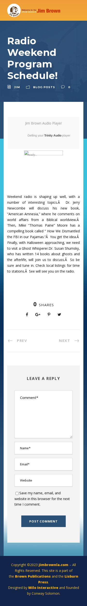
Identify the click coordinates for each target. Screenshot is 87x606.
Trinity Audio (52, 135)
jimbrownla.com (53, 564)
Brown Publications (33, 576)
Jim (17, 87)
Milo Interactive (43, 587)
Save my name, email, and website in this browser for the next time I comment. (42, 499)
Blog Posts (44, 87)
